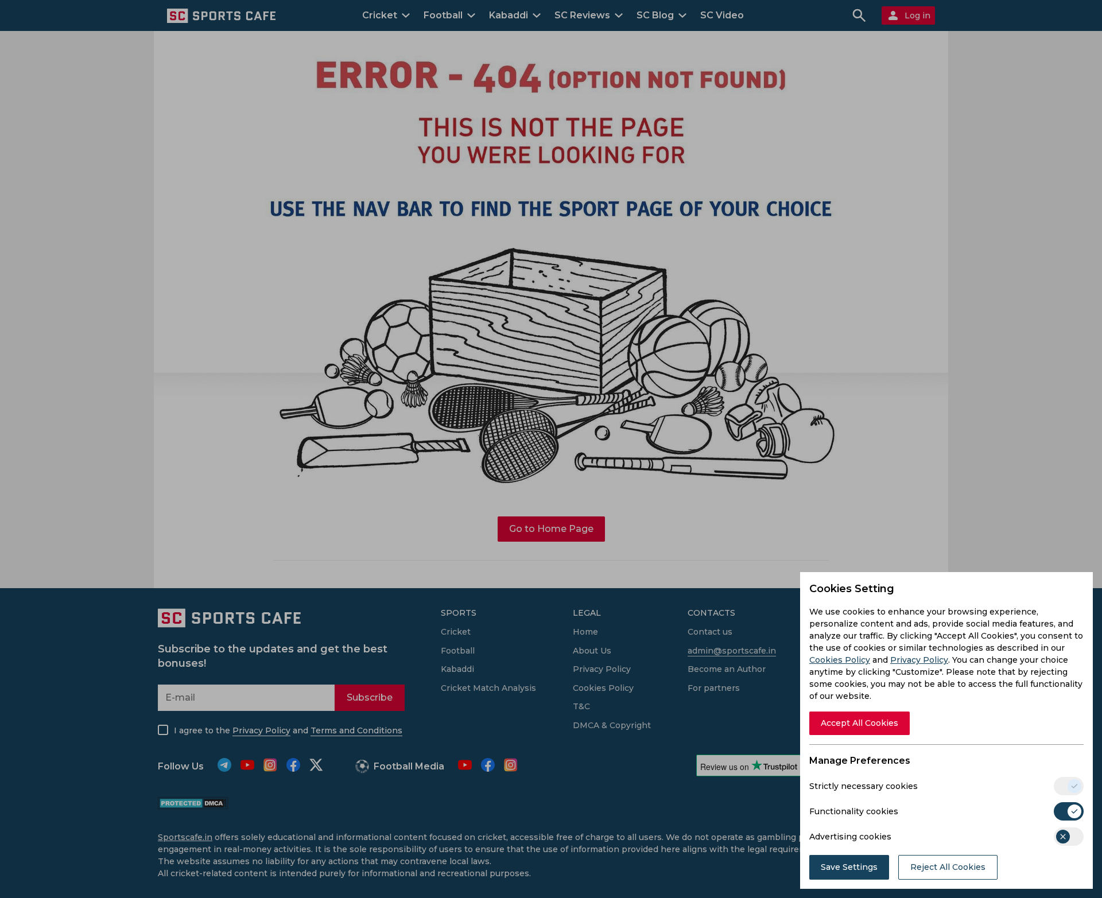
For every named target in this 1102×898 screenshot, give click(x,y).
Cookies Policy (839, 660)
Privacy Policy (919, 660)
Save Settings (849, 867)
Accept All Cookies (859, 723)
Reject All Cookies (947, 867)
